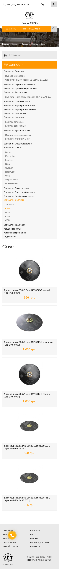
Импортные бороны (15, 76)
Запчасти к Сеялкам (14, 200)
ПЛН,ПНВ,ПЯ (11, 183)
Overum (9, 168)
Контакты (35, 546)
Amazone (9, 204)
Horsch (8, 212)
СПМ (7, 220)
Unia (7, 176)
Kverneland (10, 156)
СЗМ (7, 216)
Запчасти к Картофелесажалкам (20, 109)
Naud (7, 164)
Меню (12, 28)
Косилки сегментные (15, 126)
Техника (15, 55)
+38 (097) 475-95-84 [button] (16, 4)
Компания (35, 531)
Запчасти (16, 64)
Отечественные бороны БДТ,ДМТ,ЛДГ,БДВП (27, 80)
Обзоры (34, 539)
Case (7, 208)
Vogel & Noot (11, 179)
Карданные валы (12, 229)
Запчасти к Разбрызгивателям (19, 196)
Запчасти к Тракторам (15, 225)
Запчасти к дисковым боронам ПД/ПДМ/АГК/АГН (29, 97)
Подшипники (10, 236)
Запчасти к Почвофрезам (16, 188)
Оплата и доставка (39, 542)
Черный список (10, 546)
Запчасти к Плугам (13, 147)
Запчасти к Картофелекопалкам (20, 105)
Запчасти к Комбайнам (15, 113)
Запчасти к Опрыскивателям (18, 144)
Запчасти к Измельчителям (17, 101)
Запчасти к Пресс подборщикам (20, 192)
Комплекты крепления (15, 233)
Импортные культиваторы (18, 135)
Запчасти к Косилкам (14, 117)
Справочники (9, 542)
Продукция (34, 28)
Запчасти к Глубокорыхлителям (19, 84)
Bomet (8, 152)
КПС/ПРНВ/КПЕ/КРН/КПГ (17, 139)
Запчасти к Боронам (14, 71)
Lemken (9, 160)
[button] (54, 4)
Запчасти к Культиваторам (17, 130)
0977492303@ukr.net (40, 560)
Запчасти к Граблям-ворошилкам (20, 88)
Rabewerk (10, 172)
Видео (33, 535)
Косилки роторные (14, 122)
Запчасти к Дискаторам (15, 92)
